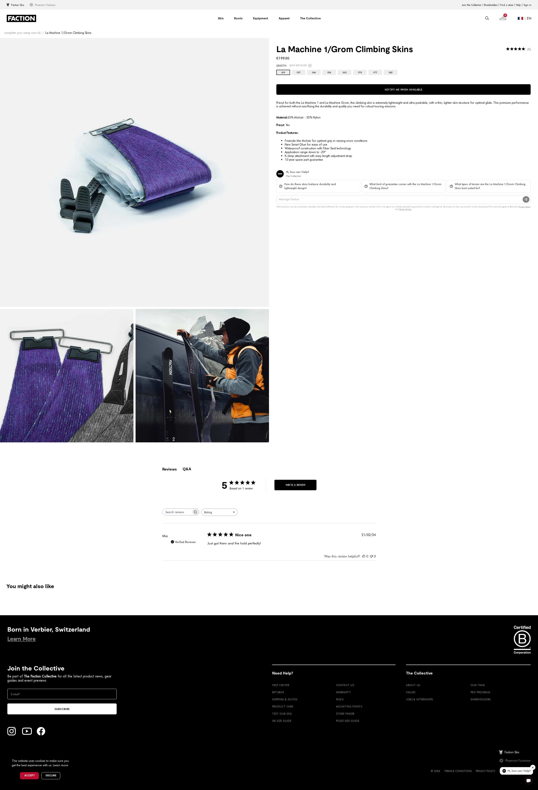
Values (410, 692)
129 (283, 72)
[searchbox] (176, 512)
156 (329, 72)
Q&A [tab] (187, 469)
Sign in (527, 5)
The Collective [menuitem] (310, 18)
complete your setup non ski (22, 33)
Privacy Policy (485, 771)
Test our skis (282, 713)
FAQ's (340, 699)
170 (360, 72)
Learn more (60, 765)
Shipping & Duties (284, 699)
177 (375, 72)
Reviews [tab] (169, 469)
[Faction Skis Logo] (21, 18)
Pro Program (480, 692)
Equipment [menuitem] (260, 18)
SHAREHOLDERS (481, 699)
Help (518, 5)
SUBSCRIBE (62, 709)
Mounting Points (349, 706)
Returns (278, 692)
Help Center (280, 685)
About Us (413, 685)
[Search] (487, 18)
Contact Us (345, 685)
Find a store (506, 5)
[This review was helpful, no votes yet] (363, 556)
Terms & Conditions (458, 771)
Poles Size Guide (347, 720)
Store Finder (345, 713)
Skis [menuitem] (221, 18)
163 (345, 72)
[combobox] (219, 512)
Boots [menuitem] (238, 18)
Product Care (282, 706)
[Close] (74, 754)
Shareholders (490, 5)
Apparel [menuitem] (284, 18)
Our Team (478, 685)
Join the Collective (471, 5)
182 (391, 72)
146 (314, 72)
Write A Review (295, 484)
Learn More (21, 639)
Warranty (343, 692)
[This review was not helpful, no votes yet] (371, 556)
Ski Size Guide (281, 720)
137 (299, 72)
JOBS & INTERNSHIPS (419, 699)
